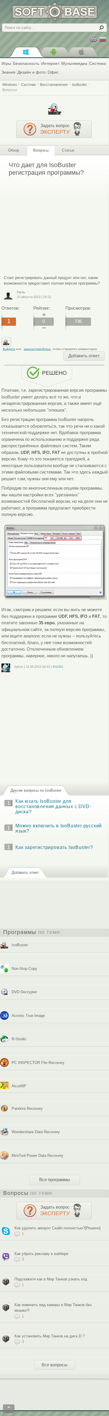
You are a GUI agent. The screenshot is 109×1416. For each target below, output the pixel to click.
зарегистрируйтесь (37, 349)
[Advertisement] (50, 221)
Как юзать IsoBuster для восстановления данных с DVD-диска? (53, 806)
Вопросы (9, 90)
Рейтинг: (41, 308)
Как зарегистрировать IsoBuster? (54, 847)
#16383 (58, 666)
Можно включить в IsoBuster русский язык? (58, 828)
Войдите (9, 349)
